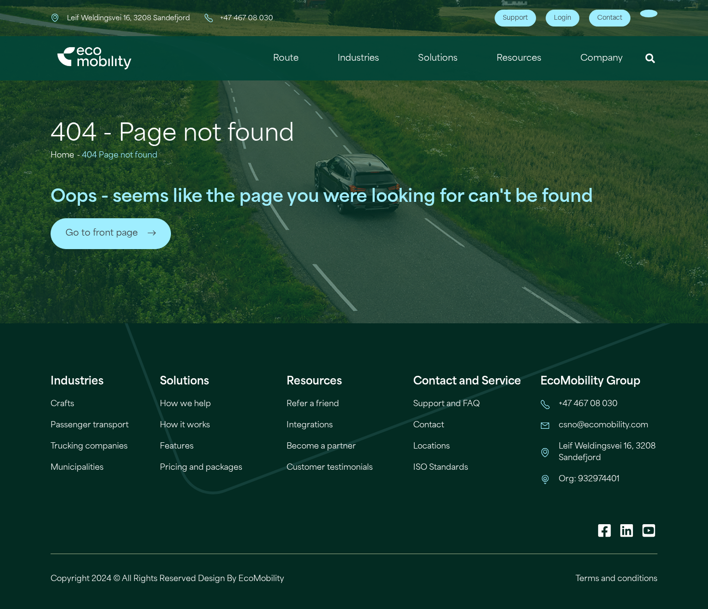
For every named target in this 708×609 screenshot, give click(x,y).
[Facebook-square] (604, 530)
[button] (650, 58)
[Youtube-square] (648, 530)
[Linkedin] (626, 530)
